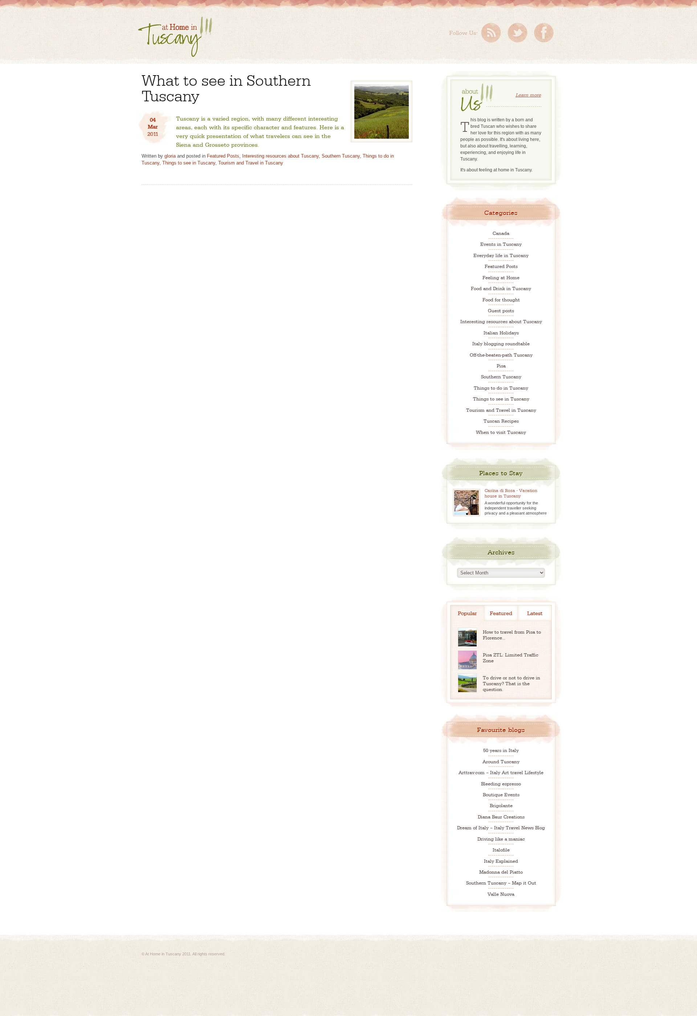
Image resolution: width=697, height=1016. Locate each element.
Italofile (501, 849)
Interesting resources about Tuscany (280, 156)
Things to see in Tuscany (188, 163)
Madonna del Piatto (501, 871)
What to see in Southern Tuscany (226, 87)
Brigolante (501, 805)
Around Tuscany (500, 761)
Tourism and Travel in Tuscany (250, 163)
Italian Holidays (501, 332)
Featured (501, 613)
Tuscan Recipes (501, 420)
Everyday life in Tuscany (501, 255)
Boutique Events (501, 794)
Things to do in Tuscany (501, 387)
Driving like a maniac (501, 838)
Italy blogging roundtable (501, 343)
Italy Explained (501, 860)
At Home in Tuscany (175, 36)
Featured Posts (223, 156)
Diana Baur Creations (501, 816)
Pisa (501, 365)
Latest (534, 613)
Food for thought (501, 299)
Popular (467, 613)
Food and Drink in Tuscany (501, 288)
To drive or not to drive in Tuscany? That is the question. (511, 683)
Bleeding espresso (501, 783)
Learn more (528, 94)
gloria (170, 156)
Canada (501, 233)
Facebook (544, 32)
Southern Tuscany (341, 156)
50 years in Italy (501, 750)
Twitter (517, 32)
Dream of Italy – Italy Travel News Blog (501, 827)
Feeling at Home (500, 277)
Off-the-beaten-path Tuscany (501, 354)
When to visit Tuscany (501, 432)
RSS (491, 32)
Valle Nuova (501, 894)
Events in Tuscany (501, 244)
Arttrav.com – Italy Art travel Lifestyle (500, 772)
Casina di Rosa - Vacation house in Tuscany (511, 493)
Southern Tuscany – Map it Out (501, 882)
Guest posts (501, 310)
